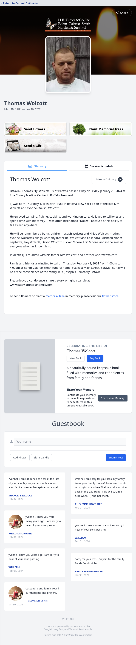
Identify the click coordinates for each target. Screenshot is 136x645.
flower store (110, 296)
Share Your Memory (112, 398)
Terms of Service (77, 629)
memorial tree (55, 296)
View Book (75, 358)
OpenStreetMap (72, 634)
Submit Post (116, 457)
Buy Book (95, 358)
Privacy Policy (58, 629)
